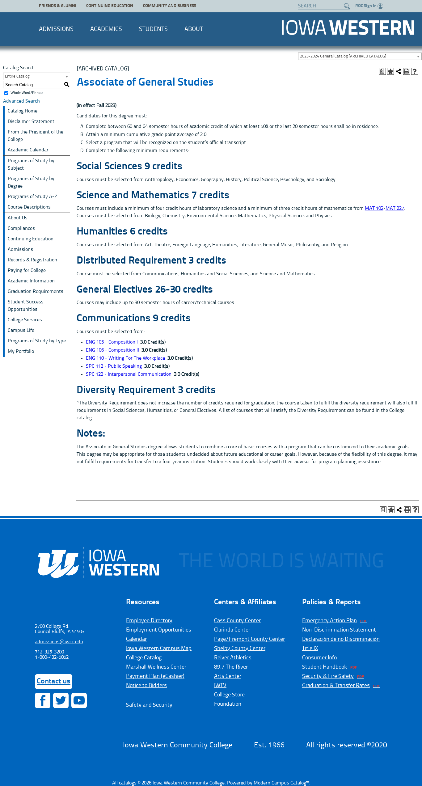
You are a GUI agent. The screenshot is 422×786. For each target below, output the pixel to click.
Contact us (53, 681)
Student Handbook (324, 667)
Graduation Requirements (35, 291)
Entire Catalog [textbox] (17, 76)
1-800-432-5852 (52, 657)
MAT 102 (374, 208)
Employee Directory (149, 620)
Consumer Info (319, 658)
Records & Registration (32, 260)
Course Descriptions (29, 207)
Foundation (227, 704)
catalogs (128, 783)
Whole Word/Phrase (27, 93)
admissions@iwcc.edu (59, 642)
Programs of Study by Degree (31, 182)
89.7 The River (231, 667)
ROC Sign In (366, 6)
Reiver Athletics (232, 658)
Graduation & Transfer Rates (336, 685)
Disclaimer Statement (31, 121)
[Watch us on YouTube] (79, 700)
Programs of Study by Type (37, 341)
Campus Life (21, 330)
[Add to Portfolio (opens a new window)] (390, 71)
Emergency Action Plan (329, 620)
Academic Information (31, 281)
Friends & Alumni (57, 6)
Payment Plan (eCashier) (155, 676)
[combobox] (360, 56)
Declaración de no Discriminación (341, 639)
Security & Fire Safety (328, 676)
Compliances (21, 228)
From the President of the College (35, 136)
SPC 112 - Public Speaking (114, 366)
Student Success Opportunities (26, 306)
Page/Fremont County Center (249, 639)
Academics (106, 29)
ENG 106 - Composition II (112, 350)
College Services (25, 320)
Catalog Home (22, 111)
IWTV (220, 685)
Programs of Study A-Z (32, 196)
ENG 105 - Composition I (112, 342)
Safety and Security (149, 705)
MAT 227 (395, 208)
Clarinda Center (232, 630)
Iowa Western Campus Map (159, 648)
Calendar (136, 639)
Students (153, 29)
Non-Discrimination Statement (339, 630)
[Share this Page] (398, 71)
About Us (17, 218)
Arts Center (227, 676)
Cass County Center (237, 620)
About (193, 29)
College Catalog (144, 658)
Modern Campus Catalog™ (281, 783)
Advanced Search (21, 101)
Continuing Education (109, 6)
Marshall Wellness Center (156, 667)
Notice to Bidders (146, 685)
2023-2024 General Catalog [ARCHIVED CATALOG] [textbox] (343, 56)
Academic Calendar (28, 150)
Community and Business (169, 6)
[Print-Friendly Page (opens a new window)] (406, 71)
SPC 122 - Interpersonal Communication (128, 374)
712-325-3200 (49, 652)
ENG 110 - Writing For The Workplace (125, 358)
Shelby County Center (239, 648)
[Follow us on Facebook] (42, 700)
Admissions (56, 29)
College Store (229, 695)
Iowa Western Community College (348, 27)
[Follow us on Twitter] (61, 700)
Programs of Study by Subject (31, 164)
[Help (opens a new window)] (414, 71)
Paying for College (27, 270)
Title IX (310, 648)
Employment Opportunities (158, 630)
